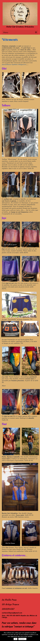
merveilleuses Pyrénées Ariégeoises (14, 64)
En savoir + (22, 639)
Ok (15, 639)
